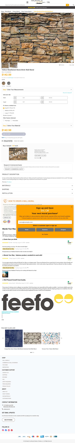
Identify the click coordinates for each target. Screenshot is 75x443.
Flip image (7, 120)
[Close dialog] (71, 207)
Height (4, 102)
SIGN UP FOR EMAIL (8, 420)
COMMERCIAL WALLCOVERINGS (10, 362)
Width (4, 97)
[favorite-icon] (47, 2)
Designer (63, 229)
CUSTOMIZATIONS (6, 398)
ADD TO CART (6, 134)
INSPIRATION (5, 367)
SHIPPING (4, 374)
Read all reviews (6, 313)
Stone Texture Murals (27, 11)
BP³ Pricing (10, 77)
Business (45, 229)
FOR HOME (5, 365)
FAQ (3, 379)
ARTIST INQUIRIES (6, 381)
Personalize (15, 120)
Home (26, 229)
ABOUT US (4, 391)
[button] (3, 338)
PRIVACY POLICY (6, 386)
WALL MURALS (5, 360)
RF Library (9, 181)
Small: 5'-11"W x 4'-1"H (10, 108)
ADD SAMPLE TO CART (40, 155)
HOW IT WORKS (6, 393)
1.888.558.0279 (7, 409)
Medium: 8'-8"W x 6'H (9, 110)
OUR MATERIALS (6, 396)
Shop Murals (8, 11)
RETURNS (4, 377)
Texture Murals (16, 11)
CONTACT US (7, 217)
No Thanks (45, 234)
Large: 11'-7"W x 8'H (9, 113)
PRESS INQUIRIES (6, 384)
